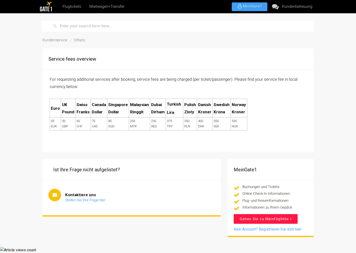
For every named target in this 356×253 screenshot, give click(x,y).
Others (79, 40)
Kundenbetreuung (297, 6)
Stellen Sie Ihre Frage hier (85, 200)
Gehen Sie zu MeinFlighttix (265, 219)
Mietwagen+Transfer (106, 6)
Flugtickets (71, 6)
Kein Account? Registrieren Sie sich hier (267, 229)
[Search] (55, 26)
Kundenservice (54, 40)
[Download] (169, 62)
